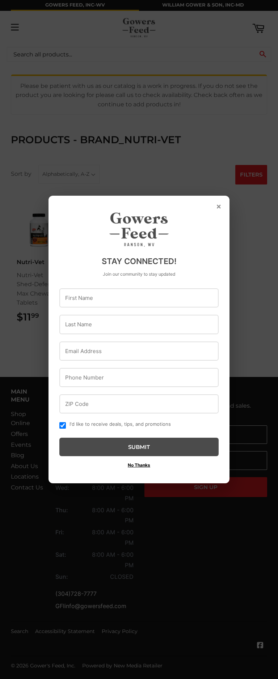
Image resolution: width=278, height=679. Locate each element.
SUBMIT (139, 447)
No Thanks (139, 465)
